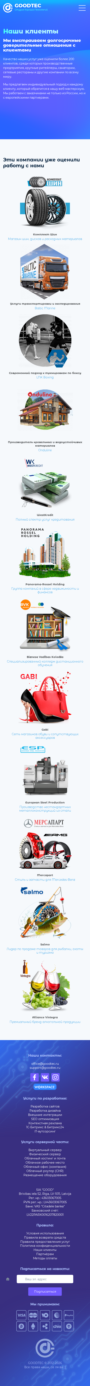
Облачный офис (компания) (45, 1167)
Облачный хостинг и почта (45, 1158)
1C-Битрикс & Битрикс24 (45, 1127)
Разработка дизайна (45, 1111)
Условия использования (45, 1233)
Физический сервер (45, 1154)
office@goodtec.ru (45, 1064)
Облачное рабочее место (45, 1162)
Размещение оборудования (45, 1175)
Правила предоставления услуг (45, 1242)
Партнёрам (45, 1254)
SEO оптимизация (45, 1119)
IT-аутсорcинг (45, 1131)
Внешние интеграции (45, 1115)
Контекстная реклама (45, 1123)
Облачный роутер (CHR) (45, 1171)
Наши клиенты (45, 1250)
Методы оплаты (45, 1258)
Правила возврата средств (45, 1237)
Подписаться (45, 1291)
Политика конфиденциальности (45, 1246)
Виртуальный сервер (45, 1150)
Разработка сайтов (45, 1106)
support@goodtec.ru (45, 1068)
